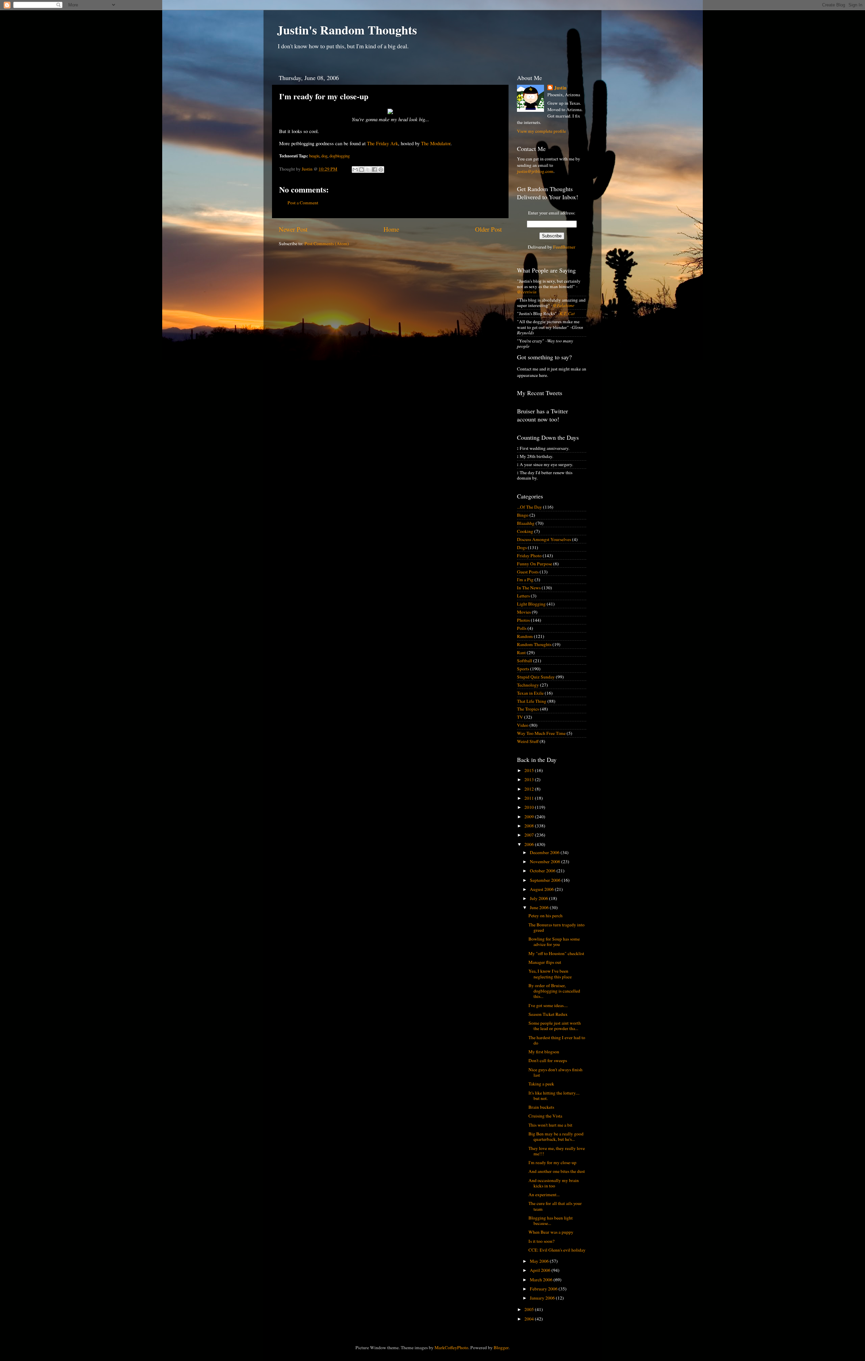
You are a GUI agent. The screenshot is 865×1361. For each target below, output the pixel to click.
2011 (529, 798)
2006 (529, 844)
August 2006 (542, 889)
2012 (529, 789)
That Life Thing (531, 701)
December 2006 (545, 852)
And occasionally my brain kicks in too (553, 1183)
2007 (529, 835)
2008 (529, 826)
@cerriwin (527, 292)
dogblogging (339, 155)
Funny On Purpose (534, 564)
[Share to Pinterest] (380, 169)
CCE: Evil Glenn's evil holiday (557, 1250)
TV (520, 717)
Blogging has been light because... (550, 1220)
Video (522, 725)
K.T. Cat (567, 313)
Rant (521, 652)
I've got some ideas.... (548, 1005)
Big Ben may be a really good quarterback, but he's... (556, 1136)
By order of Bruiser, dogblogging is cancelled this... (554, 990)
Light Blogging (531, 604)
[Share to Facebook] (374, 169)
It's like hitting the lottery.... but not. (553, 1095)
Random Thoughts (534, 644)
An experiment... (544, 1194)
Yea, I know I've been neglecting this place (550, 973)
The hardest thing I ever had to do (556, 1040)
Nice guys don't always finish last (555, 1072)
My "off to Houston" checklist (556, 953)
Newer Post (293, 229)
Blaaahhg (526, 523)
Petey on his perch (545, 916)
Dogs (522, 547)
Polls (521, 628)
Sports (523, 669)
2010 (529, 807)
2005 (529, 1309)
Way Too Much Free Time (541, 733)
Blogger (501, 1347)
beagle (314, 155)
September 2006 (546, 880)
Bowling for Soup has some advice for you (554, 941)
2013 (529, 779)
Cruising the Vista (545, 1116)
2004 (529, 1319)
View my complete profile (541, 131)
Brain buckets (541, 1107)
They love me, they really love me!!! (556, 1151)
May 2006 (540, 1261)
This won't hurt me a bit (550, 1125)
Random (525, 636)
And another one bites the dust (556, 1171)
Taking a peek (541, 1084)
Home (391, 229)
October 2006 (543, 871)
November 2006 (545, 861)
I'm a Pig (525, 579)
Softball (524, 661)
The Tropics (528, 709)
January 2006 (543, 1298)
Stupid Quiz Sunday (536, 677)
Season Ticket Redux (548, 1014)
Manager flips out (544, 962)
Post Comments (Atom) (326, 243)
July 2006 (539, 898)
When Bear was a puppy (550, 1232)
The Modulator (435, 143)
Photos (523, 620)
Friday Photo (529, 556)
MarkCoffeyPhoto (451, 1347)
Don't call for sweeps (547, 1060)
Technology (528, 685)
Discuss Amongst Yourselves (544, 539)
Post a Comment (303, 203)
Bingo (522, 515)
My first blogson (543, 1052)
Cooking (525, 531)
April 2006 (540, 1270)
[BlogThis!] (361, 169)
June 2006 (540, 907)
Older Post (488, 229)
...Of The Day (529, 507)
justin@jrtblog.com (535, 171)
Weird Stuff (528, 741)
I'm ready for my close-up (552, 1162)
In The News (529, 588)
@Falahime (563, 305)
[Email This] (355, 169)
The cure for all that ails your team (555, 1206)
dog (324, 155)
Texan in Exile (530, 693)
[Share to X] (368, 169)
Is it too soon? (541, 1241)
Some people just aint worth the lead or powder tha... (554, 1025)
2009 (529, 817)
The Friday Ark (382, 143)
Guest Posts (528, 572)
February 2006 (544, 1289)
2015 (529, 770)
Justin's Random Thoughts (347, 29)
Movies (524, 612)
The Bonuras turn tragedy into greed (556, 927)
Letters (523, 596)
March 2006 (541, 1280)
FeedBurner (564, 247)
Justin (560, 88)
